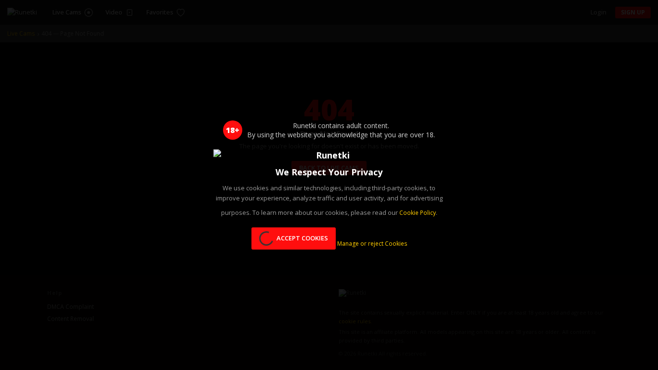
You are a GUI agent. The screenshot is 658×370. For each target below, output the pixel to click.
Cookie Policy (417, 213)
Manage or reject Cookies (372, 244)
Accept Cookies (302, 238)
